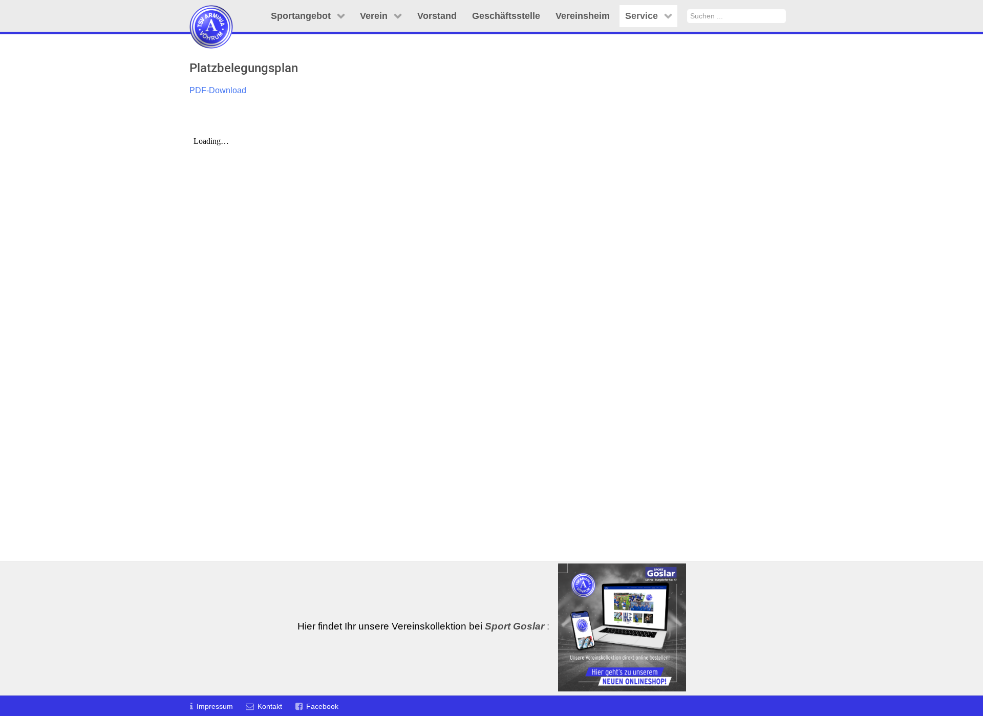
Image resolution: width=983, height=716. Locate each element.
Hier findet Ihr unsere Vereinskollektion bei (420, 626)
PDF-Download (217, 90)
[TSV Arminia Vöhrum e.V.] (211, 14)
